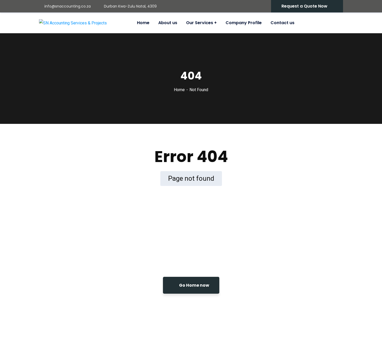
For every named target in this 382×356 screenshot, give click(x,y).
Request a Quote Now (304, 6)
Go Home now (193, 285)
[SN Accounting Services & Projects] (73, 23)
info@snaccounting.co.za (67, 6)
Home (179, 89)
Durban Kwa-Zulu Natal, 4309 (130, 6)
